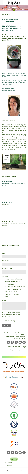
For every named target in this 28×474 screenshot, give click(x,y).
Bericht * (5, 300)
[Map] (14, 193)
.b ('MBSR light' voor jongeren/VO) (15, 286)
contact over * (6, 276)
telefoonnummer (7, 268)
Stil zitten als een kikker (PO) (13, 289)
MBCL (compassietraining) (12, 281)
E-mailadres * (6, 261)
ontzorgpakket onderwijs (12, 294)
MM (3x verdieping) (10, 284)
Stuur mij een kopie (10, 321)
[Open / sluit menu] (26, 2)
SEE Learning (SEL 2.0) (11, 291)
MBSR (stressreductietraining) (13, 279)
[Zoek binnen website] (1, 2)
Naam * (4, 253)
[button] (24, 357)
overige (7, 297)
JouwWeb (10, 465)
